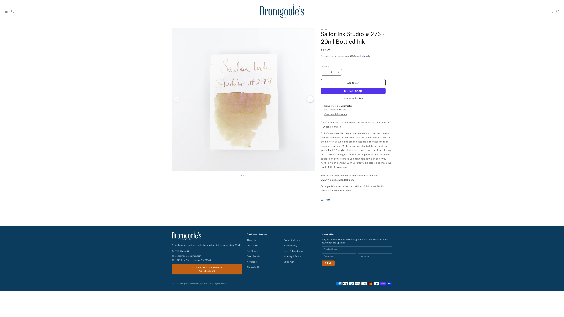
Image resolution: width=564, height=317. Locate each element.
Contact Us (252, 245)
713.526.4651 (182, 251)
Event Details (253, 256)
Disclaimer (288, 261)
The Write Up (253, 267)
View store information (335, 114)
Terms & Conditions (293, 251)
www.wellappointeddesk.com (337, 179)
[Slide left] (176, 99)
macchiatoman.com (363, 175)
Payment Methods (292, 240)
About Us (251, 240)
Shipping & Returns (293, 256)
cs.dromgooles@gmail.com (188, 256)
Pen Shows (252, 251)
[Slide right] (310, 99)
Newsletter (252, 261)
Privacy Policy (290, 245)
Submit (328, 263)
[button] (6, 11)
